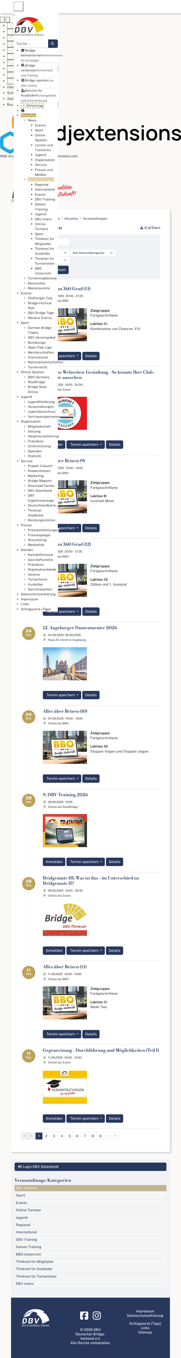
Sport (20, 1195)
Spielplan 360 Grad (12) (67, 544)
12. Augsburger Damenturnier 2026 (80, 628)
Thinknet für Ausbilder (34, 1269)
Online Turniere (28, 1210)
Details (91, 356)
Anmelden (54, 862)
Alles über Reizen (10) (65, 711)
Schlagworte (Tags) (145, 1323)
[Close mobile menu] (14, 15)
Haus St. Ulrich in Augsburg (67, 640)
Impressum (145, 1311)
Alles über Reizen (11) (65, 967)
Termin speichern (61, 356)
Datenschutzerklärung (145, 1315)
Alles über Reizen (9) (64, 461)
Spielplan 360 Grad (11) (66, 289)
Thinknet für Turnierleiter (36, 1276)
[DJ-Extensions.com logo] (90, 132)
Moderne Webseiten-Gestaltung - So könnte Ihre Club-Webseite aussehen (99, 375)
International (26, 1232)
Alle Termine (26, 1188)
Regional (23, 1225)
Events (21, 1203)
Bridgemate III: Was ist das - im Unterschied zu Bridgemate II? (91, 881)
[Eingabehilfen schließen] (8, 19)
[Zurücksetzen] (2, 19)
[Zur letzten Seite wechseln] (115, 1136)
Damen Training (28, 1247)
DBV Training (26, 1239)
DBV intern (25, 1284)
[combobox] (31, 43)
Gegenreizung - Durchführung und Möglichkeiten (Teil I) (101, 1050)
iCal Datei (152, 228)
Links (145, 1328)
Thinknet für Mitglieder (35, 1262)
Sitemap (145, 1332)
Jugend (22, 1217)
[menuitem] (42, 55)
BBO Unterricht (28, 1254)
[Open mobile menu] (18, 6)
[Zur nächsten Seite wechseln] (107, 1136)
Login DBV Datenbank (40, 1167)
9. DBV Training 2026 (65, 795)
